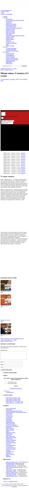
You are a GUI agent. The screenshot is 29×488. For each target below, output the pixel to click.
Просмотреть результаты (16, 388)
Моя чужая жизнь (10, 33)
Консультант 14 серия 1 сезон (13, 400)
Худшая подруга (10, 451)
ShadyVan (6, 79)
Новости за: (6, 481)
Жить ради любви (10, 31)
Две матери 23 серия (11, 474)
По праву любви (10, 30)
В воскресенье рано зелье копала (14, 28)
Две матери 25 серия (11, 465)
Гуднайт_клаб (9, 416)
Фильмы (8, 450)
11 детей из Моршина (11, 48)
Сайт (2, 367)
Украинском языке (12, 382)
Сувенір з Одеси (10, 42)
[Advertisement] (14, 95)
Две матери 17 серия (11, 469)
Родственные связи (10, 445)
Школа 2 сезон (9, 38)
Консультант (9, 427)
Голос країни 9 (9, 54)
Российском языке (12, 383)
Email (2, 364)
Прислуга (8, 40)
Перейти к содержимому (6, 14)
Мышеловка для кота (11, 25)
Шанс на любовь (10, 45)
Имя (2, 362)
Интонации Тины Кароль (12, 50)
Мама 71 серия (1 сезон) (7, 69)
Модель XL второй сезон (12, 59)
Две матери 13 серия (11, 471)
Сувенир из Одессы (11, 447)
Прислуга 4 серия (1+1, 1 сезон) (9, 68)
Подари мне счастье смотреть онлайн (15, 20)
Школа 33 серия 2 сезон (12, 462)
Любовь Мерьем (10, 39)
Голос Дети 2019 (10, 53)
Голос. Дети (9, 414)
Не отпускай (9, 21)
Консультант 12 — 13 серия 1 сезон (14, 401)
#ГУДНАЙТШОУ (10, 55)
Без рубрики (9, 409)
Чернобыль (9, 22)
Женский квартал (10, 422)
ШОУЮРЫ (9, 62)
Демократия (9, 419)
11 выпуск (6, 338)
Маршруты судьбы (10, 29)
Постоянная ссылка (19, 338)
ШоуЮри (8, 456)
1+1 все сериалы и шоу (6, 10)
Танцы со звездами (10, 449)
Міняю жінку (9, 63)
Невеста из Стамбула (11, 24)
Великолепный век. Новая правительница (16, 412)
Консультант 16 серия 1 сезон (13, 397)
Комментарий (4, 350)
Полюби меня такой (11, 49)
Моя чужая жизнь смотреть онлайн (14, 467)
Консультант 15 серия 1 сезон (13, 399)
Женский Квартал (10, 61)
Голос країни (9, 413)
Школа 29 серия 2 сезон (12, 476)
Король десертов (10, 57)
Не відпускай (9, 438)
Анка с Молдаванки (11, 26)
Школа (7, 455)
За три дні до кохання (11, 43)
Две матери (9, 34)
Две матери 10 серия (11, 473)
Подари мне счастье (11, 442)
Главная (5, 16)
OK (24, 66)
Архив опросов (10, 392)
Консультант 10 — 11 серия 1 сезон (14, 402)
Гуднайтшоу (9, 417)
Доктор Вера (9, 19)
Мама (7, 44)
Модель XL (9, 435)
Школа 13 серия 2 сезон (12, 472)
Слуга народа (9, 446)
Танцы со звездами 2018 (12, 58)
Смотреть (23, 153)
